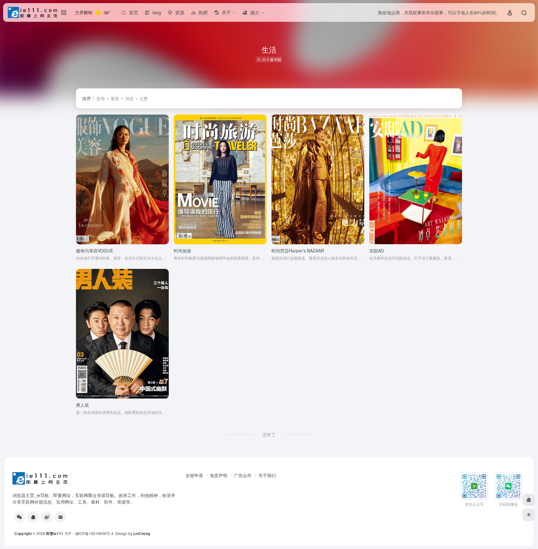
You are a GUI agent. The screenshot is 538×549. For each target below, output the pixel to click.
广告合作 (243, 475)
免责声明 (218, 475)
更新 (115, 98)
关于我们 (267, 475)
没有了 (269, 434)
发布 (100, 98)
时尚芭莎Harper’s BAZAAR (297, 250)
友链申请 (194, 475)
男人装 (82, 405)
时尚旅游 (182, 250)
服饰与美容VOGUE (94, 250)
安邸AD (376, 250)
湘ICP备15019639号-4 (94, 533)
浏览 (129, 98)
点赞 (143, 98)
